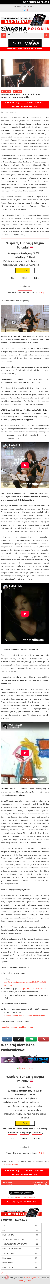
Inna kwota (25, 286)
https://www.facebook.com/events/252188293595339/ (23, 1015)
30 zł (13, 278)
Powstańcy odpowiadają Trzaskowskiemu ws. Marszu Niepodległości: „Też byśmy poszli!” (12, 1183)
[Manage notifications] (7, 1277)
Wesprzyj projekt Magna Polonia (25, 48)
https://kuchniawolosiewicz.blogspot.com (17, 1027)
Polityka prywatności (31, 1277)
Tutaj (41, 292)
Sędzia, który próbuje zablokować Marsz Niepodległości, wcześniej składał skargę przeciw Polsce (37, 1183)
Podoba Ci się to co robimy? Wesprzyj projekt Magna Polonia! (25, 104)
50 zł (24, 278)
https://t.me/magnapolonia (25, 1197)
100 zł (36, 278)
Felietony (6, 91)
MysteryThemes (25, 1280)
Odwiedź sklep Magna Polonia (25, 43)
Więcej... (4, 1273)
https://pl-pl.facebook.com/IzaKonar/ (32, 988)
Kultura (17, 91)
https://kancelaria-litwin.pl (11, 1164)
